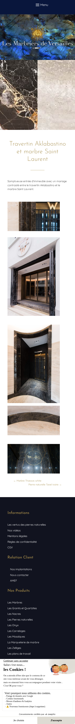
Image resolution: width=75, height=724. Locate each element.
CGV (10, 547)
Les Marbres (15, 602)
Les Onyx (13, 625)
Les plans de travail (19, 653)
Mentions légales (17, 536)
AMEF (13, 580)
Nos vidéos (14, 530)
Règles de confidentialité (22, 541)
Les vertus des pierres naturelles (27, 524)
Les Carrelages (16, 631)
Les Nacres (14, 613)
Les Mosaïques (16, 636)
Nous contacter (19, 575)
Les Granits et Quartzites (22, 608)
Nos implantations (21, 569)
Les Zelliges (14, 648)
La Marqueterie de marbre (23, 642)
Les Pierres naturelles (20, 619)
